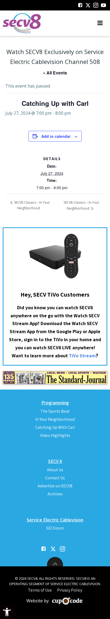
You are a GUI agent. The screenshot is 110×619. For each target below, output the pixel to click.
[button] (7, 612)
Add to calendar (55, 136)
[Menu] (100, 23)
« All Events (55, 73)
